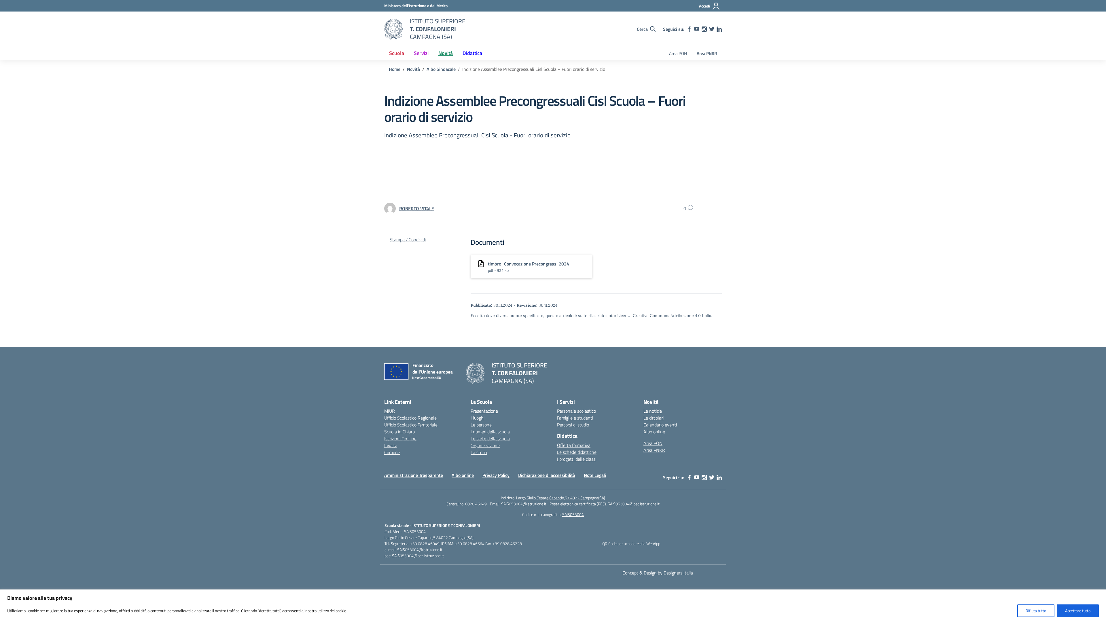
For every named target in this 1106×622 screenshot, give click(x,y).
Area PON (678, 53)
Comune (392, 452)
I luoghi (477, 417)
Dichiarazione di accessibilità (546, 475)
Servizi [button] (421, 53)
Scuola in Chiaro (399, 431)
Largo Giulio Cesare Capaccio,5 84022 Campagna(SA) (560, 498)
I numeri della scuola (490, 431)
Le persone (481, 424)
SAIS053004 (573, 514)
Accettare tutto (1077, 611)
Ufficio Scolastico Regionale (410, 417)
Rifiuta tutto (1036, 611)
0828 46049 (476, 504)
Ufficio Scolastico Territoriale (411, 424)
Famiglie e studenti (575, 417)
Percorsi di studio (573, 424)
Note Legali (595, 475)
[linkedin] (719, 29)
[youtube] (696, 29)
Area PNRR (707, 53)
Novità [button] (445, 53)
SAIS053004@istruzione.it (523, 504)
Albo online (654, 431)
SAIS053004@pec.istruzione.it (634, 504)
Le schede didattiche (576, 452)
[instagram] (704, 29)
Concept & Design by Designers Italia (657, 572)
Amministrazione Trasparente (413, 475)
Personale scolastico (576, 410)
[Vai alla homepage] (393, 29)
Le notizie (652, 410)
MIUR (389, 410)
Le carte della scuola (490, 438)
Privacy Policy (496, 475)
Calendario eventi (660, 424)
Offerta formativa (573, 445)
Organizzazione (485, 445)
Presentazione (484, 410)
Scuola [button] (396, 53)
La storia (479, 452)
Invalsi (390, 445)
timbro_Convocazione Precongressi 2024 (528, 263)
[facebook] (689, 29)
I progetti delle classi (576, 459)
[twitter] (711, 29)
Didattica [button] (472, 53)
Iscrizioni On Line (400, 438)
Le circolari (653, 417)
